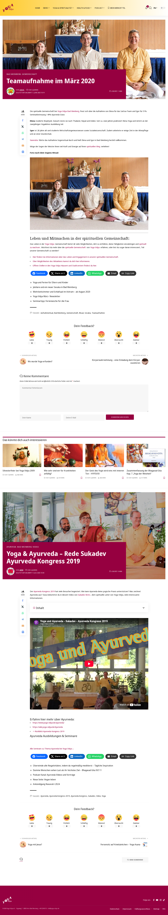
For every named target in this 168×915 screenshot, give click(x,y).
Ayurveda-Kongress (79, 796)
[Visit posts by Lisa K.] (10, 91)
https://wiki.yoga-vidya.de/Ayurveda (48, 727)
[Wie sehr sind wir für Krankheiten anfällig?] (63, 455)
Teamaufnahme (98, 313)
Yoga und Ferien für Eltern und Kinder (50, 282)
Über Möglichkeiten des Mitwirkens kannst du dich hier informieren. (61, 261)
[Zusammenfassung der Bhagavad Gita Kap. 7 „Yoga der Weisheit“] (146, 455)
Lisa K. (22, 90)
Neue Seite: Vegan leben (44, 779)
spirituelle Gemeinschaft (75, 247)
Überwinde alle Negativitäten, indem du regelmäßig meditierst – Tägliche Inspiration (73, 765)
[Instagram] (160, 900)
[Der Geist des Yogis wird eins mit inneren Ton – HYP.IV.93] (104, 455)
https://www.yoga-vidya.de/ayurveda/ (48, 722)
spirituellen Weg (93, 146)
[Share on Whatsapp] (23, 133)
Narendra (34, 140)
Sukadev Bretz (84, 594)
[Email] (23, 145)
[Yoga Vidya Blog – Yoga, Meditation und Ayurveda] (7, 900)
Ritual (81, 313)
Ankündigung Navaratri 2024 (46, 784)
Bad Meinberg (14, 74)
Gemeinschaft (29, 74)
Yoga (104, 796)
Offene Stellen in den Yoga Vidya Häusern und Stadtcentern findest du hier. (64, 265)
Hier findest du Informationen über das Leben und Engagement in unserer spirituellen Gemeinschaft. (76, 257)
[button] (150, 8)
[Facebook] (154, 900)
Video (36, 547)
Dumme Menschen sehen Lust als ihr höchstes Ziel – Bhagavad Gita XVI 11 (67, 770)
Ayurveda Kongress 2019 (44, 591)
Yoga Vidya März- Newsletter (46, 296)
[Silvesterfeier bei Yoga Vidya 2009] (22, 455)
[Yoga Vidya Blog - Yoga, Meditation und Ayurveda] (8, 8)
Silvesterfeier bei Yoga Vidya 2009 (19, 470)
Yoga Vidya (49, 244)
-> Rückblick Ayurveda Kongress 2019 (48, 731)
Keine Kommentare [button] (136, 860)
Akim (21, 570)
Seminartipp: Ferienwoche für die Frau (51, 301)
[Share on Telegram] (23, 139)
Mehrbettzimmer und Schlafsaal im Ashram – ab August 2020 (61, 291)
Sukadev (91, 796)
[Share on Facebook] (23, 120)
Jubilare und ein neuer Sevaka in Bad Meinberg (55, 287)
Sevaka (88, 313)
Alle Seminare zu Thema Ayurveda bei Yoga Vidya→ (52, 748)
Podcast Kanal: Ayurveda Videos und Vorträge (54, 774)
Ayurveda (11, 547)
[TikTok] (163, 900)
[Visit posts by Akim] (10, 571)
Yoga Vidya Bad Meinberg (68, 111)
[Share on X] (23, 126)
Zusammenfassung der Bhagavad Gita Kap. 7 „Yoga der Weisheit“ (144, 472)
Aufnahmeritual (47, 313)
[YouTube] (157, 900)
